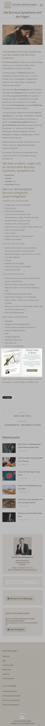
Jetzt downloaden (32, 370)
